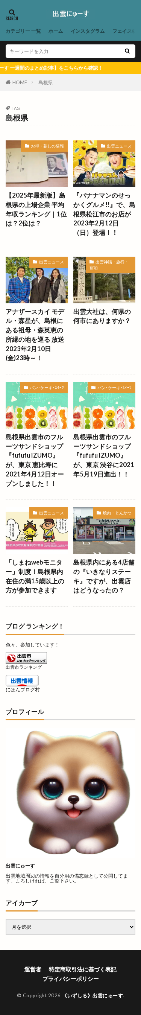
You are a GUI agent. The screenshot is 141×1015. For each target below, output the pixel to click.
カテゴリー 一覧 (23, 31)
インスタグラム (88, 31)
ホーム (56, 31)
